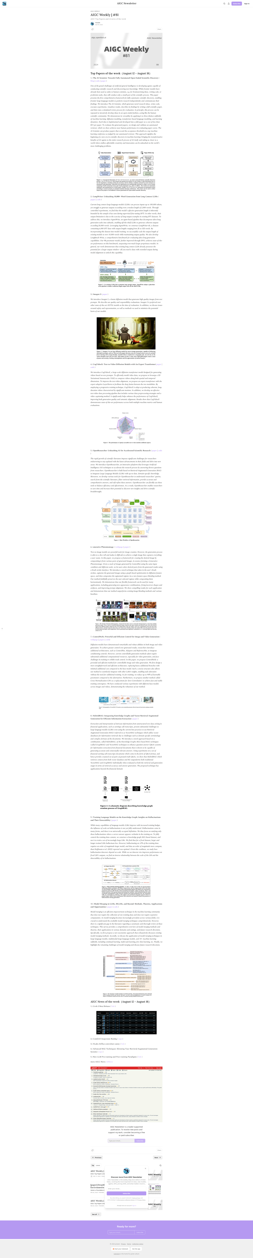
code (98, 81)
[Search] (224, 4)
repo (120, 1038)
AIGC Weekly (95, 11)
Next (156, 1158)
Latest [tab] (98, 1165)
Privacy (123, 1244)
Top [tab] (93, 1165)
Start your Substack (121, 1249)
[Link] (87, 73)
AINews (109, 1061)
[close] (145, 1168)
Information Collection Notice (126, 1200)
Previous (98, 1158)
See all (94, 1214)
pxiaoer (97, 22)
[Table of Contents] (2, 629)
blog (92, 81)
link (113, 1006)
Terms (129, 1244)
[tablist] (96, 1165)
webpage (119, 547)
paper (103, 81)
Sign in (246, 4)
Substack (117, 1254)
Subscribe (236, 4)
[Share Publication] (229, 4)
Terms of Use (136, 1198)
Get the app (136, 1249)
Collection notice (137, 1244)
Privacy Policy (141, 1200)
